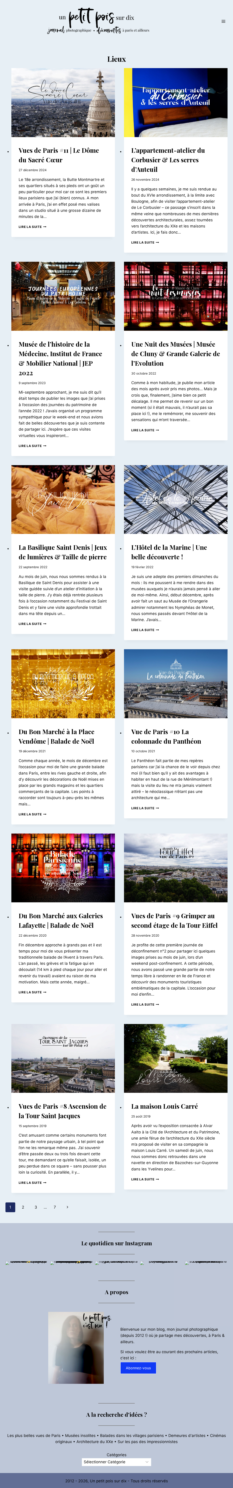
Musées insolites (80, 1435)
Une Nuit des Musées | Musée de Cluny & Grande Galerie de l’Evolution (175, 353)
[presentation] (63, 102)
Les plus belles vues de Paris (34, 1435)
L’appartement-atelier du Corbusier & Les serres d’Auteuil (168, 159)
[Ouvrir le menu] (223, 21)
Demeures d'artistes (186, 1435)
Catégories (117, 1455)
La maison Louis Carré (164, 1106)
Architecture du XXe (94, 1441)
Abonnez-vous (138, 1368)
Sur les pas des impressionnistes (148, 1441)
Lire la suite (32, 227)
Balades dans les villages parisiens (132, 1435)
